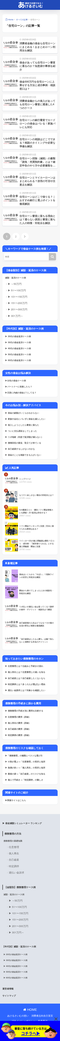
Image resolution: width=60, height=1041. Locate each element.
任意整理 (14, 847)
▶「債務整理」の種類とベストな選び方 (24, 755)
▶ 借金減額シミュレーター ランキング (22, 823)
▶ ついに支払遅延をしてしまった (21, 430)
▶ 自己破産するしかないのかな (20, 448)
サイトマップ (9, 995)
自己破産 (14, 859)
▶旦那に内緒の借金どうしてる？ (20, 392)
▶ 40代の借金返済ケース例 (18, 348)
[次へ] (25, 236)
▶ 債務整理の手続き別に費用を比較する (24, 710)
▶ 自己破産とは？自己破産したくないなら (25, 678)
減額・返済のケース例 (15, 277)
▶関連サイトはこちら (15, 800)
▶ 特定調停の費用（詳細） (18, 735)
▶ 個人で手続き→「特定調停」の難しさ (24, 779)
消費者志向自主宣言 (42, 1015)
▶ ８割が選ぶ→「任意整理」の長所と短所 (25, 761)
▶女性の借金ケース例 (15, 380)
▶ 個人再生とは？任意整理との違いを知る (25, 671)
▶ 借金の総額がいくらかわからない (22, 412)
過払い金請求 (16, 872)
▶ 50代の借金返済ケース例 (18, 354)
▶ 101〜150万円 (17, 296)
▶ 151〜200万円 (17, 303)
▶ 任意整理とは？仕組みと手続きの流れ (24, 665)
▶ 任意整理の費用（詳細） (18, 716)
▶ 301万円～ (15, 316)
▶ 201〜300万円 (17, 309)
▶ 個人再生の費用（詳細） (18, 722)
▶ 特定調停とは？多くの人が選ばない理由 (25, 684)
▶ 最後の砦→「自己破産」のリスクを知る (25, 773)
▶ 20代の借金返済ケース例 (18, 336)
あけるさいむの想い (18, 1015)
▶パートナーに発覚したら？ (18, 386)
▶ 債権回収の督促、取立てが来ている (23, 442)
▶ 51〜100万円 (17, 290)
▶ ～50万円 (15, 284)
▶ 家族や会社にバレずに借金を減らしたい (25, 418)
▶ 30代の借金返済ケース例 (18, 342)
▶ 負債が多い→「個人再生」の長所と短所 (25, 767)
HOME (31, 1009)
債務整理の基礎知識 (13, 840)
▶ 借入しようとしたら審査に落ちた (22, 424)
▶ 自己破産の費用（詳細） (18, 728)
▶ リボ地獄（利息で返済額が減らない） (24, 436)
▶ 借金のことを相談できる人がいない (23, 454)
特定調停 (14, 866)
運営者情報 (8, 988)
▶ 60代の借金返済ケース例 (18, 360)
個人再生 (14, 853)
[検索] (52, 256)
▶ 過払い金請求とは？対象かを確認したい (25, 690)
